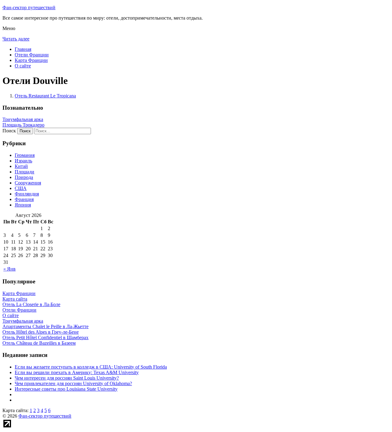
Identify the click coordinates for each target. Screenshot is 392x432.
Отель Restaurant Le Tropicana (45, 95)
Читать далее (15, 38)
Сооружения (28, 182)
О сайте (23, 65)
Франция (24, 199)
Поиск (9, 130)
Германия (25, 155)
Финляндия (27, 193)
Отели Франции (32, 54)
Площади (24, 171)
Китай (21, 166)
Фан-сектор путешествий (28, 7)
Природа (24, 177)
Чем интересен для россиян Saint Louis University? (67, 378)
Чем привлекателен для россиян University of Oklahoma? (73, 383)
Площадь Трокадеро (23, 124)
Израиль (23, 160)
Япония (23, 204)
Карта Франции (31, 60)
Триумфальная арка (22, 119)
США (21, 188)
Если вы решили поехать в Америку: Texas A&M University (77, 372)
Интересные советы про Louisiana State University (66, 389)
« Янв (9, 268)
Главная (23, 49)
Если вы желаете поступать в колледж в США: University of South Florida (91, 366)
